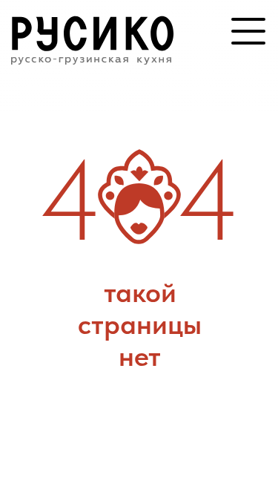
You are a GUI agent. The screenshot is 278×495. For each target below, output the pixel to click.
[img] (92, 33)
